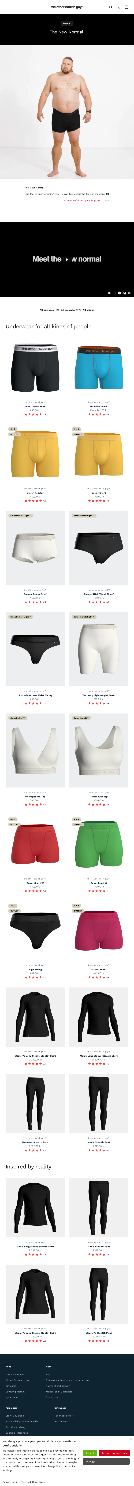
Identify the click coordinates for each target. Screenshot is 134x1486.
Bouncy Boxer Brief (35, 594)
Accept (90, 1453)
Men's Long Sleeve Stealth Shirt (99, 1056)
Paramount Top (99, 796)
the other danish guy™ (35, 402)
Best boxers (61, 1421)
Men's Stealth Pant (98, 1142)
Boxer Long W (99, 883)
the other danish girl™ (35, 590)
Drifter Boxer (99, 969)
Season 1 (67, 23)
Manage (90, 1461)
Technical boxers (64, 1415)
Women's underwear (17, 1380)
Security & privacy (16, 1427)
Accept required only (114, 1453)
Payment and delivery (58, 1386)
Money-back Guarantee (59, 1391)
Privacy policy (11, 1482)
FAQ (48, 1374)
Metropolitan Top (35, 796)
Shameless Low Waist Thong (35, 695)
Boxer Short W (35, 883)
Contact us (52, 1397)
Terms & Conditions (33, 1482)
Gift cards (11, 1386)
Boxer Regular (35, 493)
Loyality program (15, 1391)
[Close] (131, 1439)
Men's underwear (15, 1374)
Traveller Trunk (99, 406)
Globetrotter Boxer (35, 406)
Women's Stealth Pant (35, 1142)
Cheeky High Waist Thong (99, 594)
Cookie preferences (17, 1432)
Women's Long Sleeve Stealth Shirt (35, 1056)
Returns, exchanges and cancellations (67, 1380)
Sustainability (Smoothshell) (22, 1421)
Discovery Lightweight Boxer (99, 695)
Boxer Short (99, 493)
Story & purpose (15, 1415)
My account (12, 1397)
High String (35, 969)
